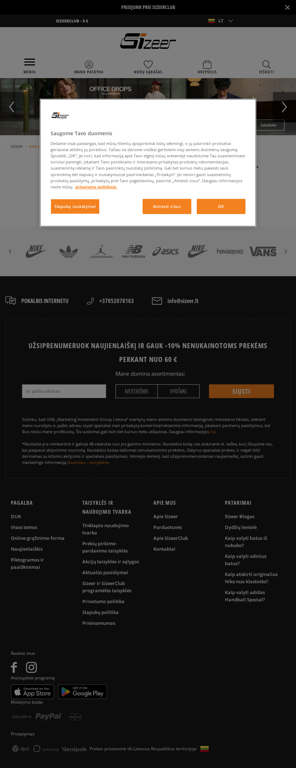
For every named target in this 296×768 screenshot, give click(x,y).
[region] (148, 163)
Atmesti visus (166, 206)
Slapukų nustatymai (75, 206)
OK (221, 206)
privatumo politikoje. (96, 186)
